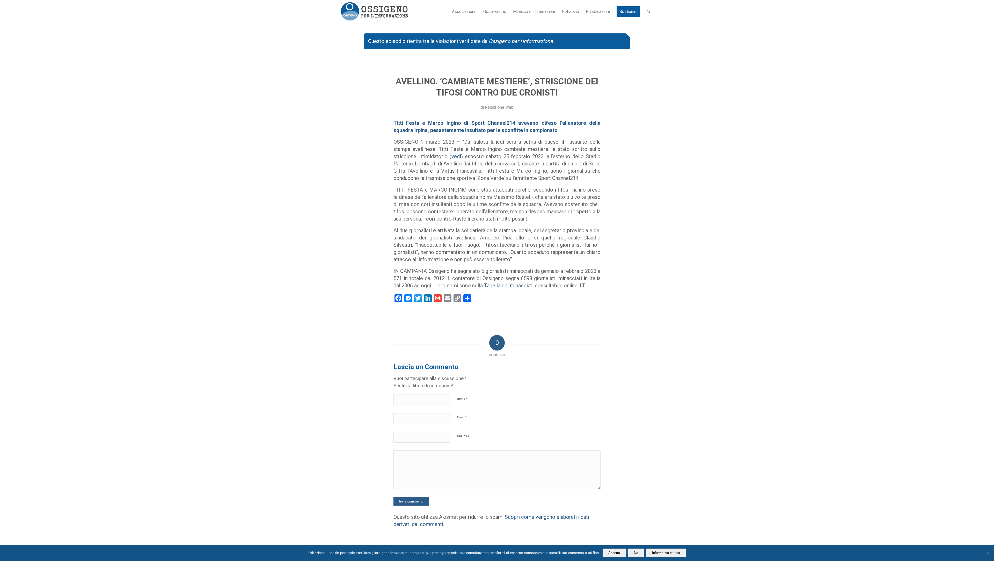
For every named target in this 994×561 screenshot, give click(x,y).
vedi (456, 156)
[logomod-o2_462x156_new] (374, 11)
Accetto (614, 553)
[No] (987, 553)
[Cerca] (649, 11)
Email (461, 417)
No (636, 553)
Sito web (463, 436)
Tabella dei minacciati (508, 285)
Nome (462, 398)
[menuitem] (464, 11)
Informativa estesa (666, 553)
